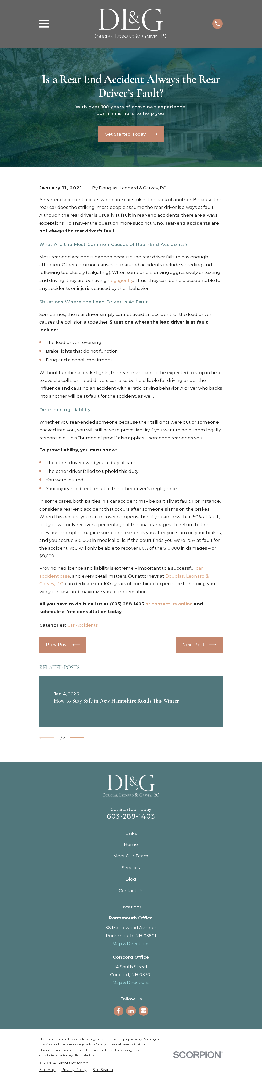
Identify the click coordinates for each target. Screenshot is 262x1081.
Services (131, 867)
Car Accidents (82, 625)
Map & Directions (131, 943)
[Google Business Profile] (143, 1010)
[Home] (130, 23)
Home (131, 844)
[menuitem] (47, 1070)
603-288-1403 (131, 816)
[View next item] (77, 737)
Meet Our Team (130, 855)
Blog (131, 879)
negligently (120, 280)
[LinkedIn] (131, 1010)
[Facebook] (118, 1010)
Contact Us (131, 890)
